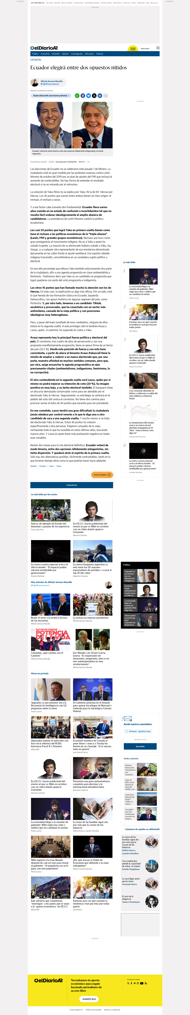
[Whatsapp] (77, 95)
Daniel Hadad (141, 3)
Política (35, 54)
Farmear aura (127, 3)
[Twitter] (94, 95)
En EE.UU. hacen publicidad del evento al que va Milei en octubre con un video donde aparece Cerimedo (91, 528)
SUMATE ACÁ (89, 999)
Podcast (99, 54)
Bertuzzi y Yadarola (66, 3)
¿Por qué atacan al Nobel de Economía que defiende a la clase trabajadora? (91, 862)
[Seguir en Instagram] (138, 983)
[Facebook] (83, 95)
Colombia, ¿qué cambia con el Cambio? (47, 654)
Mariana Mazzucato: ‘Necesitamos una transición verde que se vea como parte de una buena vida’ (130, 770)
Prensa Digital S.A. (76, 1010)
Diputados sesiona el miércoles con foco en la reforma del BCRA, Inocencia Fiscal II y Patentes (49, 743)
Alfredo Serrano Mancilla (52, 81)
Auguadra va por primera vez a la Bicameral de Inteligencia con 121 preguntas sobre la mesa (48, 705)
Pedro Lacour (36, 711)
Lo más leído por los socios (44, 494)
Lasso (51, 466)
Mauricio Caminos (80, 535)
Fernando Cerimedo (106, 3)
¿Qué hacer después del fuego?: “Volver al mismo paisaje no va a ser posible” (130, 799)
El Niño (134, 3)
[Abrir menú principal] (158, 48)
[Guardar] (105, 95)
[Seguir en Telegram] (134, 983)
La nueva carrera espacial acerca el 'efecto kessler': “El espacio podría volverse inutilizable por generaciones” (49, 568)
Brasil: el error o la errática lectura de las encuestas (49, 619)
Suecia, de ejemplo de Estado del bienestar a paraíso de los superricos (50, 525)
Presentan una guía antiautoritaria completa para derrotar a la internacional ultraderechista (91, 784)
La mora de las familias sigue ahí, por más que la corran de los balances (90, 824)
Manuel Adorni (117, 3)
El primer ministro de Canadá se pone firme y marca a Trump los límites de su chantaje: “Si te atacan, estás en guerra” (92, 745)
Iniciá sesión (145, 48)
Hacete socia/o (132, 48)
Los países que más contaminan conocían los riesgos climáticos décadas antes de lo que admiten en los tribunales (130, 814)
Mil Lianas (89, 54)
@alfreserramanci (41, 585)
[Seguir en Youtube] (141, 983)
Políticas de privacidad (93, 1010)
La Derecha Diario (78, 3)
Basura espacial (155, 3)
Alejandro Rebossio (80, 576)
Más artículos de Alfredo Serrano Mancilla (51, 582)
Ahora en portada (39, 673)
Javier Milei (57, 3)
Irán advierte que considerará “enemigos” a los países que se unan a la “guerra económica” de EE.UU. (50, 903)
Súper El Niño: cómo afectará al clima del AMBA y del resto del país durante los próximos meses (130, 785)
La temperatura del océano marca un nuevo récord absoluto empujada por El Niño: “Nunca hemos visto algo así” (141, 427)
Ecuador (43, 466)
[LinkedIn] (100, 95)
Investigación (77, 54)
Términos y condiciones (112, 1010)
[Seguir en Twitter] (128, 983)
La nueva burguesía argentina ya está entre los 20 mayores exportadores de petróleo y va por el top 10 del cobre (92, 568)
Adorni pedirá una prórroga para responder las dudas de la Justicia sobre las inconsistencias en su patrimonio (130, 620)
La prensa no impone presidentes (91, 617)
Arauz (58, 466)
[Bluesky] (88, 95)
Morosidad (49, 3)
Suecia (147, 3)
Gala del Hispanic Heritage (92, 3)
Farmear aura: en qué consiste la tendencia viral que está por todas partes (91, 903)
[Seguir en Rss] (146, 983)
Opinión (65, 54)
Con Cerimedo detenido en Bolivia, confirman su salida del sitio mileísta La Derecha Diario (143, 394)
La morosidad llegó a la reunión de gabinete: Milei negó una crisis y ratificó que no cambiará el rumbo (49, 824)
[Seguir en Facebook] (131, 983)
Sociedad (55, 54)
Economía (45, 54)
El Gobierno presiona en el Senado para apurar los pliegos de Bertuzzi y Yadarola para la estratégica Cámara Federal (92, 707)
